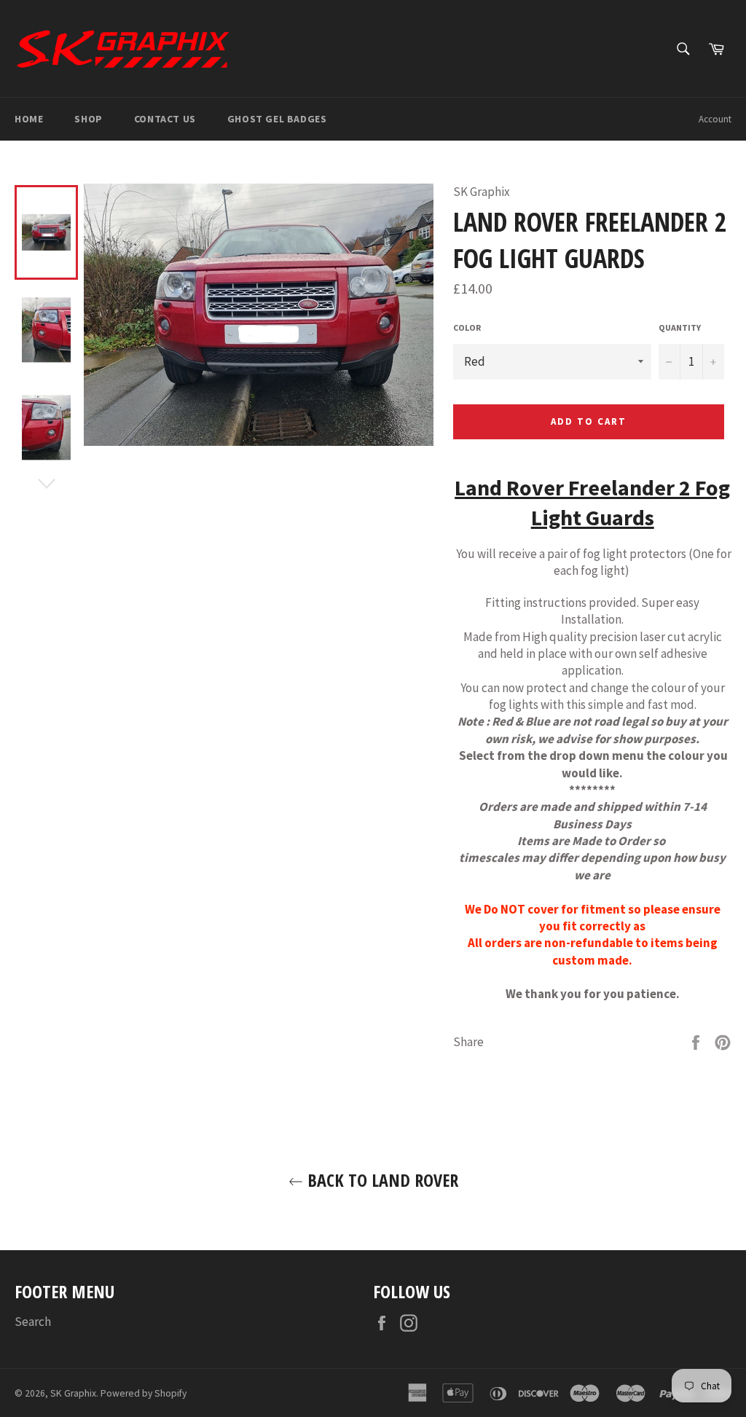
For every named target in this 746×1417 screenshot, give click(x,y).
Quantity (680, 327)
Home (29, 118)
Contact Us (165, 118)
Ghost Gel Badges (277, 118)
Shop (88, 118)
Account (715, 119)
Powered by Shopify (143, 1393)
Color (467, 327)
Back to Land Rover (380, 1180)
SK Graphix (73, 1393)
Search (33, 1322)
